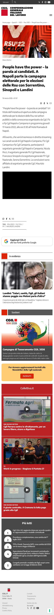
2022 (20, 22)
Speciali (14, 22)
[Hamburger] (50, 15)
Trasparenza (31, 599)
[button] (41, 103)
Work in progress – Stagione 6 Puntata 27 (24, 468)
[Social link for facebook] (42, 2)
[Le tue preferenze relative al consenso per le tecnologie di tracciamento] (49, 610)
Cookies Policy (7, 610)
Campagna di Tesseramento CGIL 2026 (24, 349)
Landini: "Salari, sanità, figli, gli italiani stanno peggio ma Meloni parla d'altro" (24, 294)
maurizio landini (13, 226)
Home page (6, 22)
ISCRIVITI (27, 376)
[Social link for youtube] (49, 2)
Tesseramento (31, 596)
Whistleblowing (7, 605)
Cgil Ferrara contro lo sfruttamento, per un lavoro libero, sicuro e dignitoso (24, 428)
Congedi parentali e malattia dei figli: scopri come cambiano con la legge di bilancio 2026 (31, 564)
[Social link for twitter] (39, 2)
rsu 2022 (10, 224)
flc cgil (19, 224)
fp (3, 226)
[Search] (15, 2)
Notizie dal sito (32, 603)
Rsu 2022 (27, 22)
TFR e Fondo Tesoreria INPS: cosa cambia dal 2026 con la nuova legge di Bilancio (32, 545)
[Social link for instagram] (45, 2)
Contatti (29, 594)
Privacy (4, 608)
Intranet (6, 2)
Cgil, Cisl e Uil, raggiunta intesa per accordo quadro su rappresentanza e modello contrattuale (32, 531)
